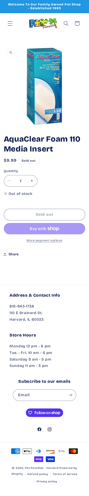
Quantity (11, 171)
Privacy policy (47, 481)
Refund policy (38, 474)
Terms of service (65, 474)
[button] (10, 23)
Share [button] (14, 254)
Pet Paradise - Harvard (41, 468)
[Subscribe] (70, 395)
